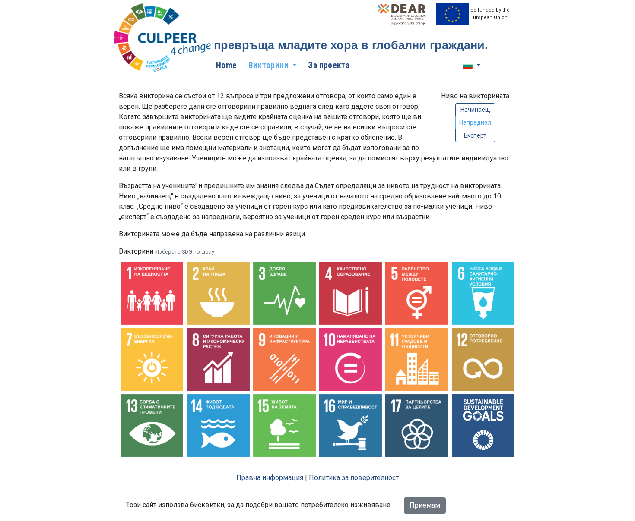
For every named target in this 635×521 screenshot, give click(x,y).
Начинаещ (475, 109)
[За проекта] (163, 38)
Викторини (166, 251)
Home (226, 65)
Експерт (475, 135)
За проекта (328, 65)
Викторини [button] (269, 65)
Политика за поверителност (354, 478)
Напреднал (475, 122)
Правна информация (269, 478)
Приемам (425, 505)
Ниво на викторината (475, 96)
